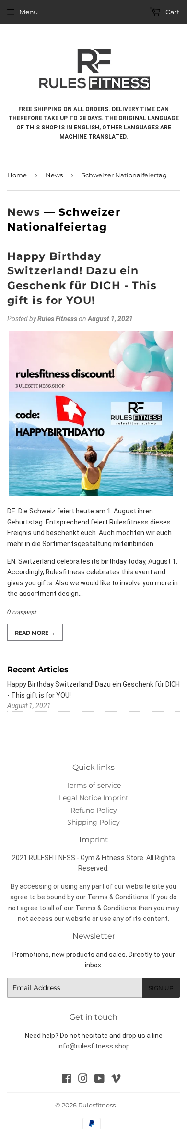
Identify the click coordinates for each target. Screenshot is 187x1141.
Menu (28, 12)
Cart (172, 12)
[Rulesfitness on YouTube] (99, 1079)
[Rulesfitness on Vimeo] (116, 1079)
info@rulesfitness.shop (94, 1046)
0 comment (21, 611)
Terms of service (93, 785)
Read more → (35, 632)
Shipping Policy (93, 822)
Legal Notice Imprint (94, 797)
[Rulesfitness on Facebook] (66, 1079)
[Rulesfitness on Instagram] (83, 1079)
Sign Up (161, 987)
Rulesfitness (97, 1105)
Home (17, 175)
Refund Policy (93, 810)
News (54, 175)
